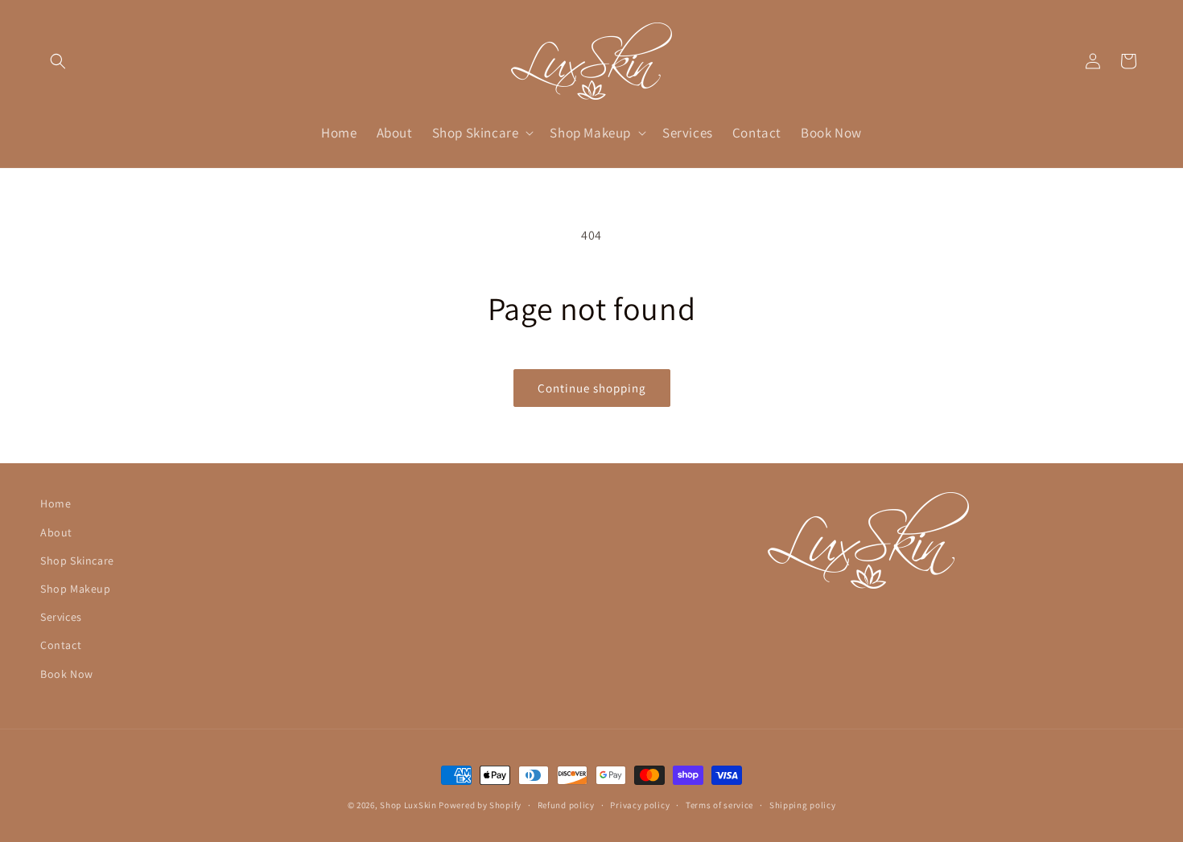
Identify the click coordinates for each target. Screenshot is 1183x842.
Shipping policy (802, 805)
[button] (58, 61)
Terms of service (719, 805)
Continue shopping (592, 388)
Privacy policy (640, 805)
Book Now (66, 674)
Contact (60, 645)
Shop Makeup (75, 588)
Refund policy (566, 805)
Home (55, 503)
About (56, 532)
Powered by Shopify (480, 805)
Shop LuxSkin (408, 805)
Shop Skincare (77, 560)
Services (61, 617)
